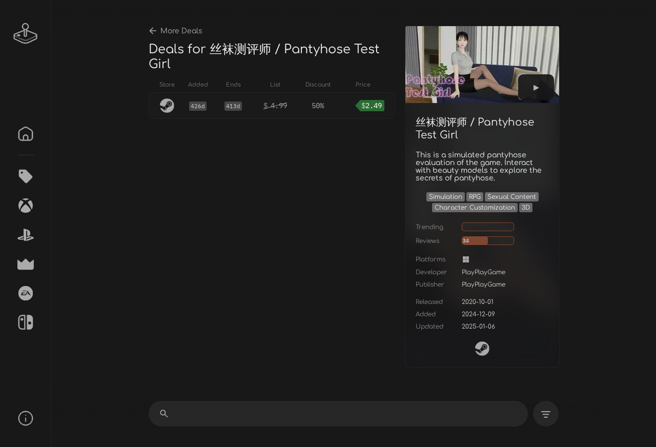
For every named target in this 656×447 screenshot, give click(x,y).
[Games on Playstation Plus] (25, 235)
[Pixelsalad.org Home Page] (25, 33)
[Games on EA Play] (25, 293)
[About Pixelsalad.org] (25, 418)
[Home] (25, 134)
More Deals (181, 31)
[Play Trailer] (536, 87)
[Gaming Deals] (25, 176)
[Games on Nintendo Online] (25, 322)
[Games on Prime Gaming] (25, 264)
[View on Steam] (482, 348)
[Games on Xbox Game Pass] (25, 205)
